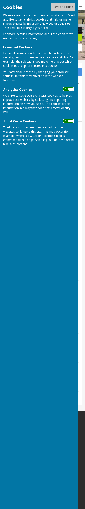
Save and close (63, 7)
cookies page (29, 38)
